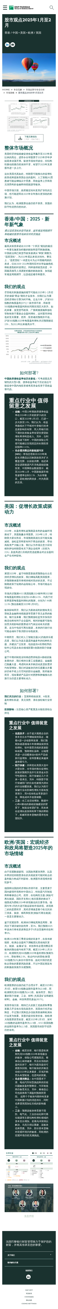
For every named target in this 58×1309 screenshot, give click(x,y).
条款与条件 (29, 1290)
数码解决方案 (13, 1263)
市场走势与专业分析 (35, 90)
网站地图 (29, 1300)
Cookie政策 (29, 1297)
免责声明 (29, 1216)
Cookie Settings (29, 1304)
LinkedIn (7, 44)
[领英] (29, 1277)
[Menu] (5, 7)
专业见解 (18, 90)
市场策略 (10, 93)
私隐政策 (29, 1294)
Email (12, 44)
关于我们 (11, 1255)
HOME (6, 90)
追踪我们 (29, 1270)
